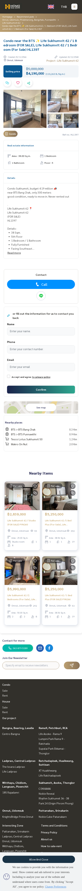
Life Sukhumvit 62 (11, 22)
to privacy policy (41, 376)
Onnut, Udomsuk (13, 810)
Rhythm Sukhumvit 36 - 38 (54, 798)
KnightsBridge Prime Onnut (17, 816)
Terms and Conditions (54, 825)
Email (10, 359)
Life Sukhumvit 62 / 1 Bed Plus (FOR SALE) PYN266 (58, 597)
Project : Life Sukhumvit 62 (63, 60)
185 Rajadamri (10, 792)
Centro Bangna (11, 733)
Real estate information (20, 145)
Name (10, 324)
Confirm (41, 389)
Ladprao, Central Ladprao (18, 760)
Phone (11, 341)
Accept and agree (21, 376)
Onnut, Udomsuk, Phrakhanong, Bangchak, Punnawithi (29, 19)
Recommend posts (25, 16)
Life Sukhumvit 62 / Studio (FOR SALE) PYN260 (21, 522)
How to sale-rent (51, 846)
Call (44, 284)
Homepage (7, 16)
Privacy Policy (49, 832)
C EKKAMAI (45, 788)
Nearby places (13, 422)
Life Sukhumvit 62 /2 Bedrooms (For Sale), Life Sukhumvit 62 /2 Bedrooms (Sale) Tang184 (22, 597)
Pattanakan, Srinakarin (53, 810)
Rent (5, 695)
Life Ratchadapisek (50, 775)
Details (11, 177)
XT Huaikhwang (47, 770)
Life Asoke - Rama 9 (50, 733)
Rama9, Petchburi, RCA (53, 728)
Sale (5, 690)
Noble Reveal (47, 793)
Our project (9, 718)
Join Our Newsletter (14, 658)
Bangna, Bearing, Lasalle (18, 728)
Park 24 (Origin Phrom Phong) (56, 803)
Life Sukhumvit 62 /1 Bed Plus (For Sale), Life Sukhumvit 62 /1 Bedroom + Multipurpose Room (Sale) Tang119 (59, 522)
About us (46, 839)
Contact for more (13, 640)
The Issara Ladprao (13, 766)
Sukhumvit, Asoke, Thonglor (57, 782)
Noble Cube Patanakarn (53, 816)
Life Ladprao (9, 771)
